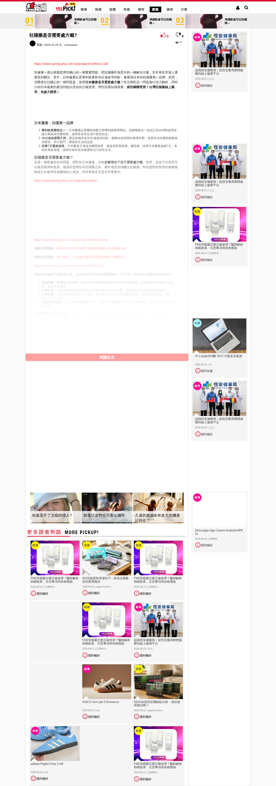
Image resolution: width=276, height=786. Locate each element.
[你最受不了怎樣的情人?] (55, 508)
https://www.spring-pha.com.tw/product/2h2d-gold (68, 265)
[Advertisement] (107, 106)
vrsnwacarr (71, 44)
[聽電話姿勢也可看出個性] (107, 508)
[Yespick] (66, 10)
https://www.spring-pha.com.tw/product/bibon (65, 180)
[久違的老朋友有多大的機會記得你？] (158, 508)
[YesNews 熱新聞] (35, 12)
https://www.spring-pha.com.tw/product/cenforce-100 (71, 64)
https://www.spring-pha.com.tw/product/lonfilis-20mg (71, 240)
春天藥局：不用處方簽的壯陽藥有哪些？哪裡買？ (92, 257)
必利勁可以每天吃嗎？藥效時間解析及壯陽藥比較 (92, 248)
